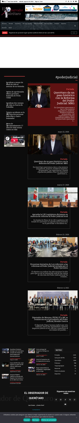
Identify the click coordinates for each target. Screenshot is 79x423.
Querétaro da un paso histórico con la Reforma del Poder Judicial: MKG (64, 98)
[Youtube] (76, 1)
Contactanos (36, 410)
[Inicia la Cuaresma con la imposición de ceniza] (31, 361)
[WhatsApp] (74, 400)
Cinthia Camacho (15, 358)
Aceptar (27, 420)
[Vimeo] (73, 1)
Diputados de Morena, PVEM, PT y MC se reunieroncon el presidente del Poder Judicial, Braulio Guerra (50, 319)
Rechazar (36, 420)
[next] (75, 32)
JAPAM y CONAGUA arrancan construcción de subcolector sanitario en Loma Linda (35, 33)
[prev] (72, 32)
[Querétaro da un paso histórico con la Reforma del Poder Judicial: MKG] (39, 96)
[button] (75, 26)
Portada (70, 89)
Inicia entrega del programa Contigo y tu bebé (42, 351)
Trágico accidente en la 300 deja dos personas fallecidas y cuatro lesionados (15, 115)
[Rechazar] (76, 418)
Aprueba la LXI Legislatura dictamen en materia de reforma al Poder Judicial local (49, 215)
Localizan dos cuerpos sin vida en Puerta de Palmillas (14, 105)
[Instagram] (68, 1)
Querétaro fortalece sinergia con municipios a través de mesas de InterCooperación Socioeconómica (17, 353)
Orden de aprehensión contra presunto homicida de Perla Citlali (15, 95)
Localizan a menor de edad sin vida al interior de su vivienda (15, 84)
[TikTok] (65, 400)
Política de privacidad (49, 420)
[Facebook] (66, 1)
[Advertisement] (39, 52)
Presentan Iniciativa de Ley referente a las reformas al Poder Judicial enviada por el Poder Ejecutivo (49, 266)
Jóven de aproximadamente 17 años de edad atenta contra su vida (14, 127)
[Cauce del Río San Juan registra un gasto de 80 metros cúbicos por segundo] (5, 364)
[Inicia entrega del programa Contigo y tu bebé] (31, 351)
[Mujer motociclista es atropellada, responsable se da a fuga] (31, 369)
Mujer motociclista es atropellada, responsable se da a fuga (43, 369)
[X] (71, 1)
